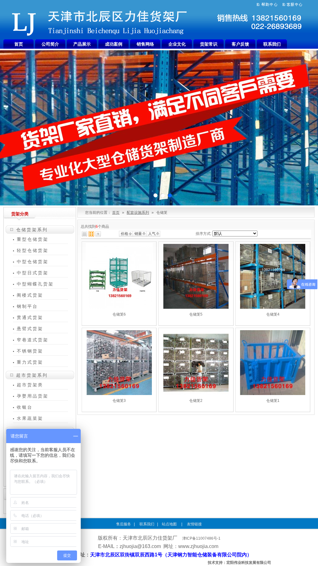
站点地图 (170, 524)
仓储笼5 (195, 314)
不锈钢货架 (30, 350)
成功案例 (113, 44)
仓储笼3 (119, 400)
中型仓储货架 (32, 261)
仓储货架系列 (32, 229)
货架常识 (208, 44)
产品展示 (82, 44)
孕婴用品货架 (32, 395)
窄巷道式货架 (32, 339)
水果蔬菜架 (30, 418)
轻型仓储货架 (32, 250)
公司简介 (50, 44)
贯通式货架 (30, 317)
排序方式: (203, 233)
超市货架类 (30, 384)
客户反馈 (240, 44)
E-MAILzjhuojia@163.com (129, 546)
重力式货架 (30, 362)
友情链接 (194, 524)
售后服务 (123, 524)
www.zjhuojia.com (198, 546)
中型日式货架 (32, 272)
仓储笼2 (195, 400)
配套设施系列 (138, 212)
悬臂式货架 (30, 328)
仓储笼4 (272, 314)
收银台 (25, 407)
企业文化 (177, 44)
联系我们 (272, 44)
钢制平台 (27, 306)
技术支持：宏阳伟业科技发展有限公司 (239, 562)
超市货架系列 (32, 375)
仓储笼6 (119, 314)
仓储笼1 (272, 400)
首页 (18, 44)
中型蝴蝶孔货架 (35, 283)
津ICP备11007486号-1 (201, 538)
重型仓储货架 (32, 239)
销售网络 (145, 44)
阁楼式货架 (30, 295)
